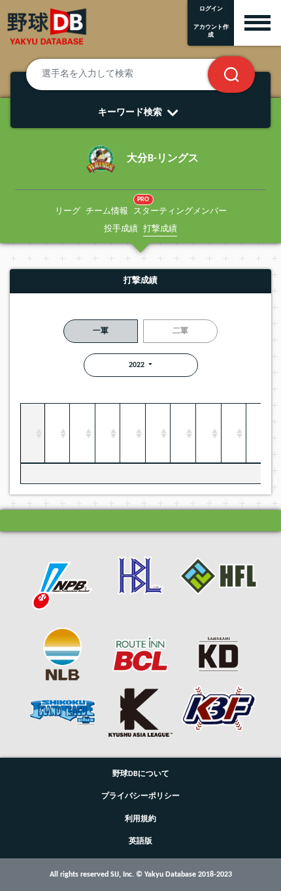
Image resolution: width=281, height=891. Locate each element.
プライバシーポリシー (140, 796)
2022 (137, 365)
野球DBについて (140, 774)
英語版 (140, 841)
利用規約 (140, 819)
